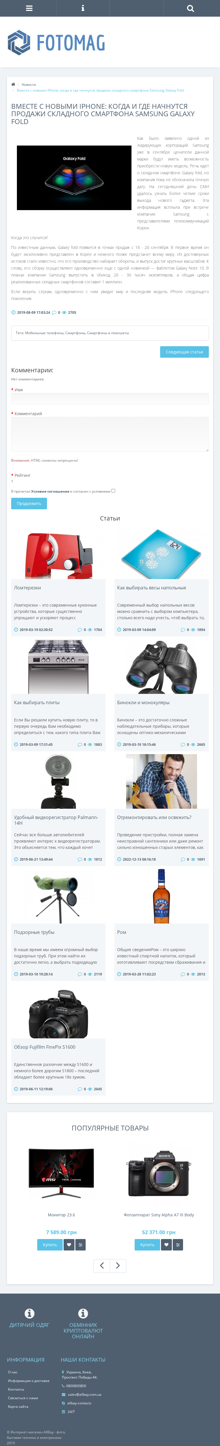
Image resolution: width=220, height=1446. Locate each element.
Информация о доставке (29, 1380)
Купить (50, 1244)
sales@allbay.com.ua (84, 1394)
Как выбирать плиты (37, 702)
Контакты (16, 1389)
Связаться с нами (23, 1397)
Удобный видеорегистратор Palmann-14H (56, 820)
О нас (12, 1372)
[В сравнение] (80, 1245)
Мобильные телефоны (44, 332)
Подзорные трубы (34, 932)
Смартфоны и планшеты (108, 332)
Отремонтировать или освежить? (154, 817)
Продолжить (29, 503)
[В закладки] (69, 1245)
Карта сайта (18, 1406)
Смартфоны (75, 332)
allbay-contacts (78, 1403)
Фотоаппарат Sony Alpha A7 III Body (159, 1214)
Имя (19, 389)
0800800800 (76, 1385)
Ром (121, 932)
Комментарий (28, 413)
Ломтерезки (27, 587)
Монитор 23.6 (61, 1214)
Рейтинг (23, 475)
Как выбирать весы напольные (151, 587)
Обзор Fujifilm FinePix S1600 (44, 1047)
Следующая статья (184, 352)
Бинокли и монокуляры (143, 702)
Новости (29, 84)
